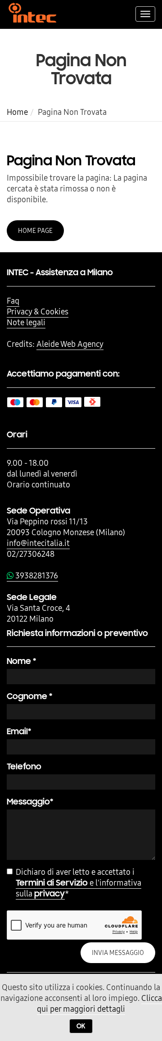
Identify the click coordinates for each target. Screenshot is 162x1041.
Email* (19, 731)
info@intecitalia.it (38, 543)
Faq (13, 300)
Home (17, 112)
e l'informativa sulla (78, 888)
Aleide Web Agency (70, 344)
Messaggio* (30, 801)
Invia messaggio (118, 952)
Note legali (26, 322)
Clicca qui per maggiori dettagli (99, 1003)
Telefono (24, 766)
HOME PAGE (35, 230)
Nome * (21, 661)
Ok (81, 1026)
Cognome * (29, 696)
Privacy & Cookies (37, 311)
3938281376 (36, 575)
